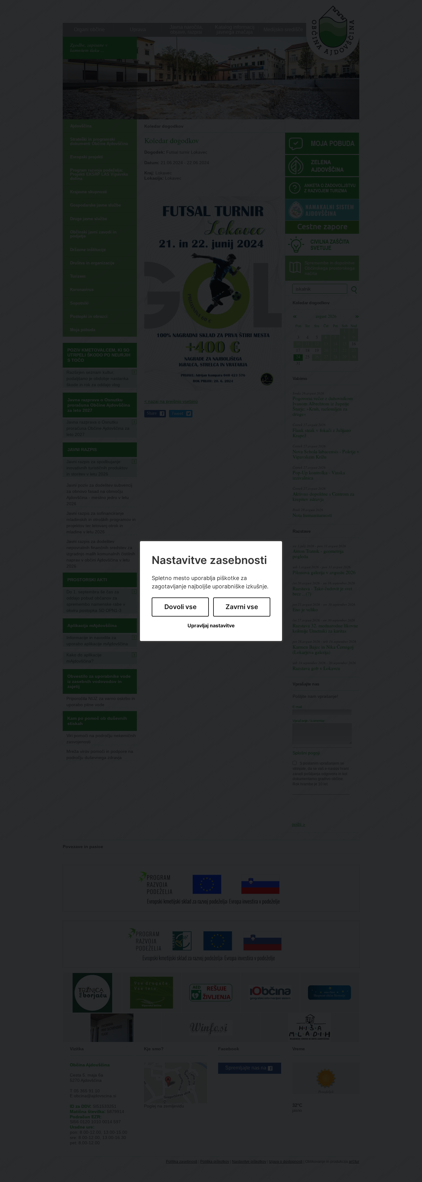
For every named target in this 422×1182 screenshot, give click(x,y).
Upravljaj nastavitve (211, 626)
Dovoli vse (180, 607)
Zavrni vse (242, 607)
